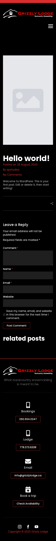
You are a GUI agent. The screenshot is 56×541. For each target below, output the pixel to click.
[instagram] (19, 526)
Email (7, 283)
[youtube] (36, 526)
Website (8, 297)
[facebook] (28, 526)
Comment (10, 248)
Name (8, 269)
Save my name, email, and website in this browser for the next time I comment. (29, 314)
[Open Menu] (50, 26)
